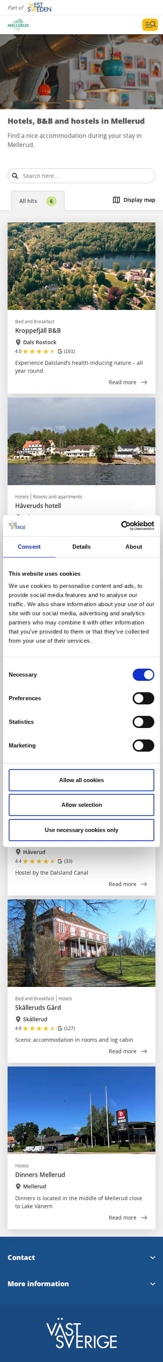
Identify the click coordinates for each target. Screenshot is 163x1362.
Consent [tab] (29, 546)
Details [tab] (81, 546)
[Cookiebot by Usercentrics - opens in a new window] (121, 526)
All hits (36, 200)
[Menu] (150, 24)
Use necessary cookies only (81, 830)
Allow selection (81, 805)
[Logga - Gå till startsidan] (34, 25)
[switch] (143, 698)
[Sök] (15, 175)
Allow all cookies (81, 780)
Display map (139, 199)
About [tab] (133, 546)
